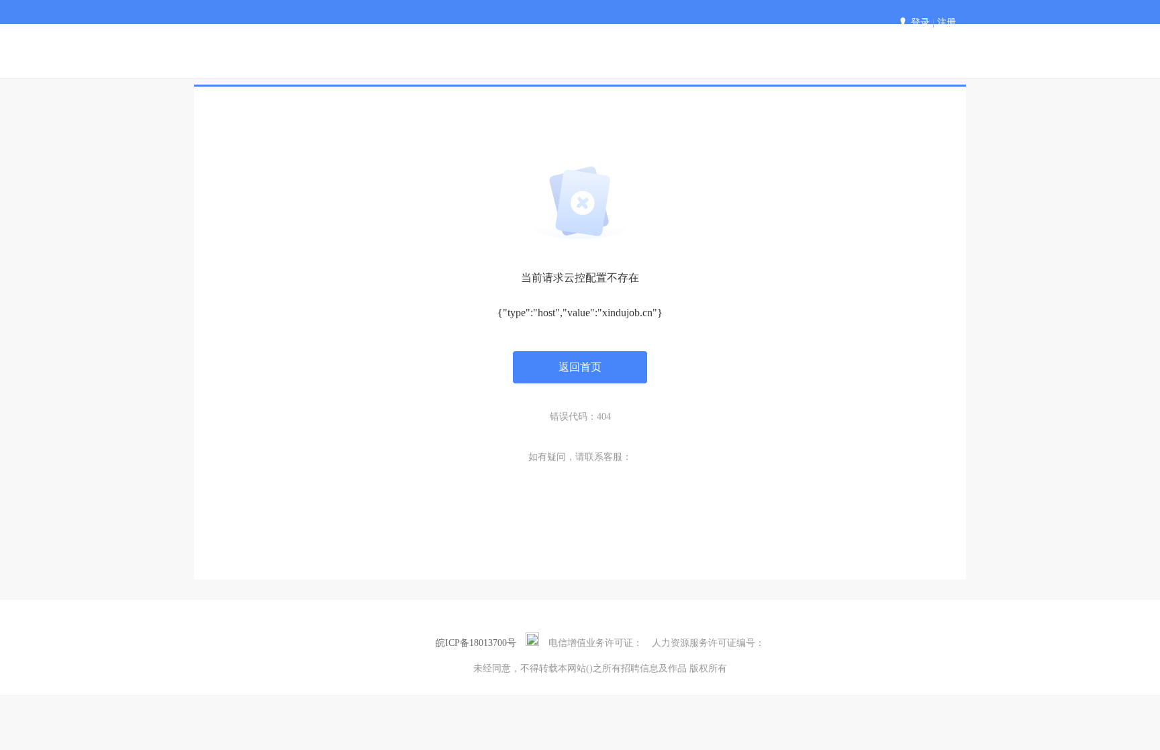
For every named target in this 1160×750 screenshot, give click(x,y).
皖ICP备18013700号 (476, 643)
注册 (946, 22)
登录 (920, 22)
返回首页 (580, 367)
